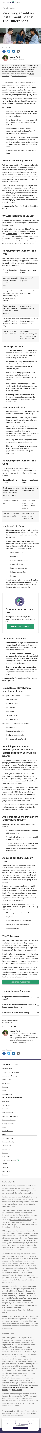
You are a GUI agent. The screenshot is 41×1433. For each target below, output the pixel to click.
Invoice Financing (7, 1113)
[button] (20, 998)
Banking (5, 1087)
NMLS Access (6, 1156)
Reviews (5, 1175)
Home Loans (6, 1080)
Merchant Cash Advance (10, 1116)
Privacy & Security (8, 1142)
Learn (4, 1090)
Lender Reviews (7, 1094)
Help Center (6, 1171)
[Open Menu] (4, 2)
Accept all (20, 1427)
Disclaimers (6, 1149)
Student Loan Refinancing (10, 1072)
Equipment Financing (9, 1120)
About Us (5, 1168)
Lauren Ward (15, 57)
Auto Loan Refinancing (9, 1076)
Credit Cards (6, 1083)
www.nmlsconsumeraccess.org (21, 1220)
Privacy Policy (24, 1424)
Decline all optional (20, 1425)
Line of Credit (6, 1109)
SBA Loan (5, 1102)
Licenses (5, 1153)
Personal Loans (7, 1069)
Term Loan (6, 1105)
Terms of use (6, 1145)
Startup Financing (8, 1123)
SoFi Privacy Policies (8, 1138)
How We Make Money (19, 76)
